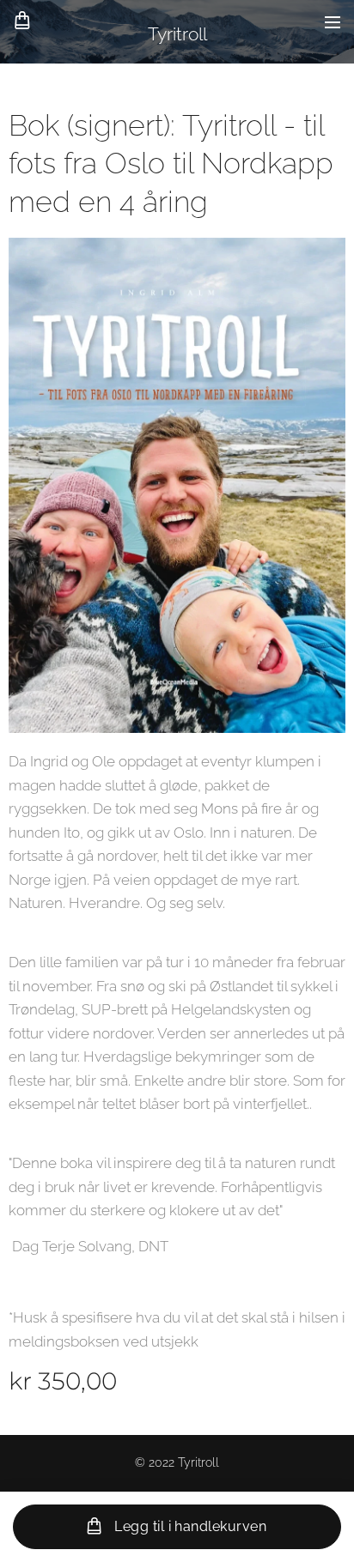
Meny (332, 21)
